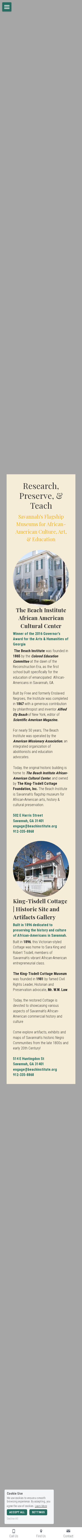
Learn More (41, 1506)
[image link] (41, 578)
